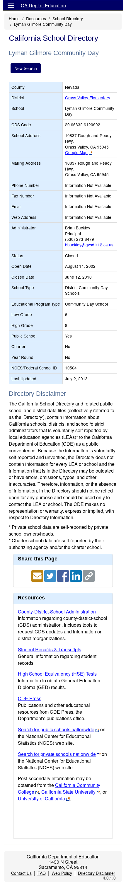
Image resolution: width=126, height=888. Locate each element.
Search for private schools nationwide (57, 754)
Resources (36, 18)
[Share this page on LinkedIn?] (76, 575)
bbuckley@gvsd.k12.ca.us (89, 245)
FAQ (42, 873)
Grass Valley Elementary (87, 97)
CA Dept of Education (43, 5)
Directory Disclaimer (96, 873)
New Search (25, 68)
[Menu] (10, 5)
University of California (41, 798)
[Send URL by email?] (37, 575)
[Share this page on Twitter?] (50, 575)
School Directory (67, 18)
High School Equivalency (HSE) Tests (57, 673)
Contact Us (21, 873)
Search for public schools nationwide (56, 729)
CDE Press (29, 698)
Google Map (76, 152)
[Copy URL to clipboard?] (89, 575)
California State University (68, 791)
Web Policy (62, 873)
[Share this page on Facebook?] (63, 575)
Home (14, 18)
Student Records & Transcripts (49, 649)
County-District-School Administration (57, 611)
